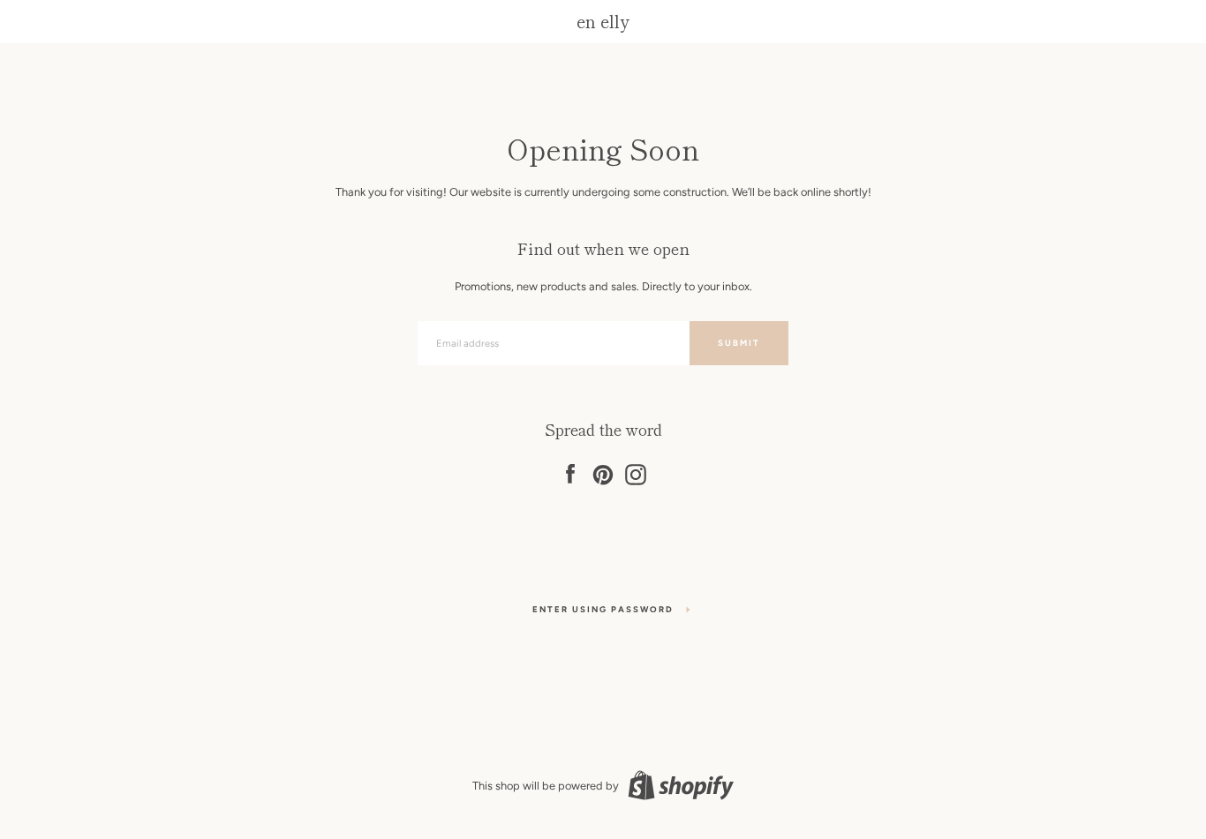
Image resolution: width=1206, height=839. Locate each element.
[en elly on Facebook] (570, 471)
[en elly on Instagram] (635, 471)
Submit (739, 343)
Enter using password (603, 609)
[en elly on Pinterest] (603, 471)
